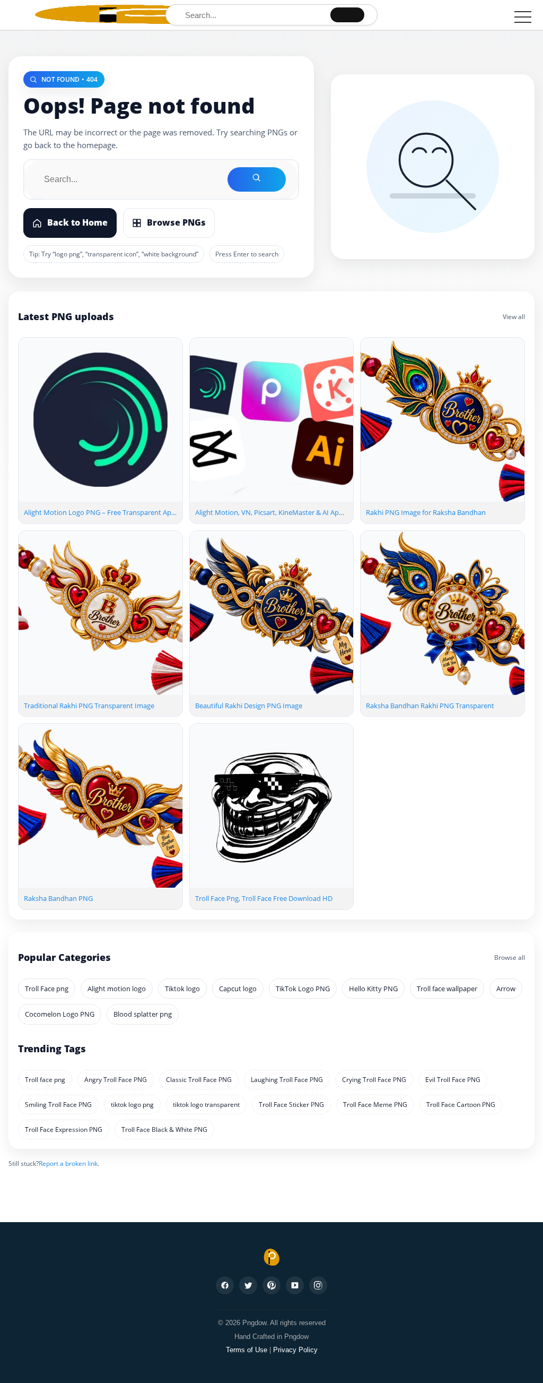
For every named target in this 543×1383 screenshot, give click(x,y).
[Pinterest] (271, 1285)
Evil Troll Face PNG (452, 1079)
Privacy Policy (295, 1350)
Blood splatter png (142, 1014)
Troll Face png (46, 988)
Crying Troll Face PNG (374, 1079)
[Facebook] (225, 1285)
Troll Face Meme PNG (375, 1104)
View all (514, 316)
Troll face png (45, 1079)
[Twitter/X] (248, 1285)
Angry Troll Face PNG (115, 1079)
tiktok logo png (132, 1104)
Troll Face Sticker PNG (291, 1104)
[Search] (347, 14)
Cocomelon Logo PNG (59, 1014)
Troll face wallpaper (447, 988)
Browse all (509, 957)
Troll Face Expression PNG (63, 1129)
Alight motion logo (116, 988)
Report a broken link (68, 1163)
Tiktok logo (182, 988)
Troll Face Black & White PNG (164, 1129)
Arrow (505, 988)
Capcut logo (238, 988)
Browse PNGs (176, 222)
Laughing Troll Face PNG (287, 1079)
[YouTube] (295, 1285)
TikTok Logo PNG (303, 988)
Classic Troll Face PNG (199, 1079)
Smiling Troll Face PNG (58, 1104)
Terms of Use (246, 1350)
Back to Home (77, 222)
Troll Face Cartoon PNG (460, 1104)
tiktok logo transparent (206, 1104)
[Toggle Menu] (523, 17)
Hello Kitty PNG (373, 988)
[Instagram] (318, 1285)
